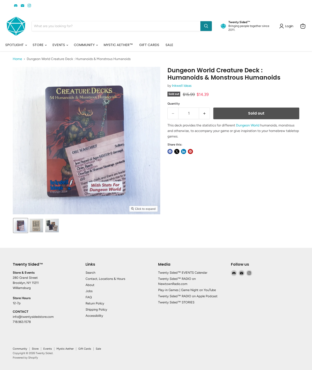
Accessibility (94, 316)
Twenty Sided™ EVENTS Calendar (182, 273)
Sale (98, 348)
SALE (169, 44)
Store (35, 348)
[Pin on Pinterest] (190, 151)
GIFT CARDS (149, 44)
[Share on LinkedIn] (183, 151)
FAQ (89, 297)
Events (47, 348)
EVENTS (59, 44)
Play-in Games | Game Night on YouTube (187, 290)
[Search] (206, 26)
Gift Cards (84, 348)
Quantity (173, 103)
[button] (20, 225)
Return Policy (95, 303)
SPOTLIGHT (15, 44)
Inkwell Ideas (181, 86)
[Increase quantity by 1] (204, 113)
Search (90, 273)
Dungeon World (247, 125)
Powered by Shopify (25, 357)
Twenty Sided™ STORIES (176, 302)
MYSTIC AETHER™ (118, 44)
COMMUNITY (85, 44)
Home (17, 59)
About (90, 285)
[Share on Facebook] (170, 151)
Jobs (89, 291)
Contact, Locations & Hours (105, 279)
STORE (38, 44)
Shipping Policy (96, 309)
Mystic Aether (65, 348)
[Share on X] (176, 151)
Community (20, 348)
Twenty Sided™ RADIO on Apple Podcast (188, 296)
